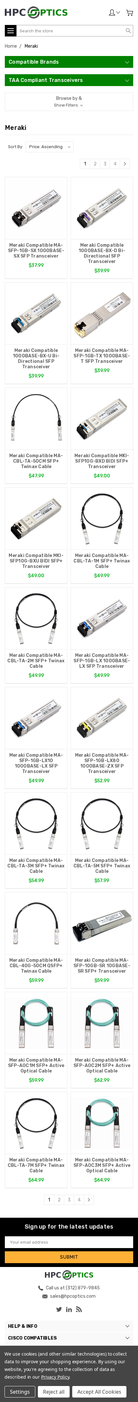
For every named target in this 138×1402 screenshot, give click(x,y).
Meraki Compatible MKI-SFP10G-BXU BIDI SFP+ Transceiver (36, 561)
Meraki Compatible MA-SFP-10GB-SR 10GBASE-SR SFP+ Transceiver (101, 966)
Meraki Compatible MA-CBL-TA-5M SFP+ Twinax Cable (101, 866)
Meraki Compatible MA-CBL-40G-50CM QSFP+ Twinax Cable (36, 966)
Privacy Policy (55, 1377)
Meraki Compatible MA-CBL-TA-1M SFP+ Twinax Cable (101, 561)
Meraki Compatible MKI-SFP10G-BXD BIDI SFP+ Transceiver (101, 461)
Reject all (54, 1391)
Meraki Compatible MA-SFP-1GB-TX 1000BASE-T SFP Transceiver (101, 356)
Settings (20, 1391)
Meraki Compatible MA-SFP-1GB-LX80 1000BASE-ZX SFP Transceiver (102, 763)
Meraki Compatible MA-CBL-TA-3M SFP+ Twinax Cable (36, 866)
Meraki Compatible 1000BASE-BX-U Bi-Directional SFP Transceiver (36, 359)
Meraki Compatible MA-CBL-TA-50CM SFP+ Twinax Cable (36, 461)
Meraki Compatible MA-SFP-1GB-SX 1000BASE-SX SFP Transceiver (36, 251)
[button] (69, 101)
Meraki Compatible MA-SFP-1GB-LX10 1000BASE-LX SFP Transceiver (36, 763)
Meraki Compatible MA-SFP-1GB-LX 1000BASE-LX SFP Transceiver (101, 661)
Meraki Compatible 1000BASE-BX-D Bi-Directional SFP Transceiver (102, 253)
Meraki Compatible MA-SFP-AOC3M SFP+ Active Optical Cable (101, 1165)
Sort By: (15, 146)
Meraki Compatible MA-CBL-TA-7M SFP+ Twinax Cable (36, 1165)
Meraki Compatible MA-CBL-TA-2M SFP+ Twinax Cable (36, 661)
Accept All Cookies (99, 1391)
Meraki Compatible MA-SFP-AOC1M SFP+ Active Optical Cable (36, 1065)
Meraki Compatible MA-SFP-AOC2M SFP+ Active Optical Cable (101, 1065)
